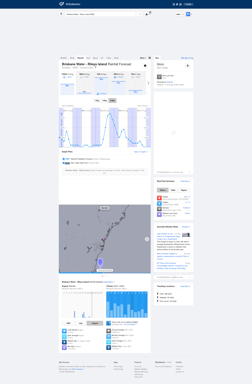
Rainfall (80, 58)
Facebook (179, 366)
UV (102, 58)
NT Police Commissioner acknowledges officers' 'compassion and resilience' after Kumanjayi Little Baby (173, 265)
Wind (72, 58)
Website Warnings (141, 371)
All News (185, 226)
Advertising (138, 374)
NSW (75, 67)
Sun (88, 58)
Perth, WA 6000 (166, 294)
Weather (63, 58)
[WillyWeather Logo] (71, 4)
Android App (118, 369)
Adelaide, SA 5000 (167, 297)
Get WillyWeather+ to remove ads (170, 172)
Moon (95, 58)
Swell (116, 58)
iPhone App (118, 366)
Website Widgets (140, 369)
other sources (77, 369)
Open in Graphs (140, 151)
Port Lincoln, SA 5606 (168, 301)
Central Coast (86, 67)
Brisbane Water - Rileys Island (95, 67)
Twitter (178, 369)
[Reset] (136, 14)
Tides (108, 58)
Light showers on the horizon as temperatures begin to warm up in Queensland (173, 241)
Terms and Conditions (163, 366)
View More (108, 281)
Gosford (170, 82)
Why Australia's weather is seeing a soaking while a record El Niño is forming (173, 256)
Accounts (138, 366)
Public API (138, 377)
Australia (66, 67)
